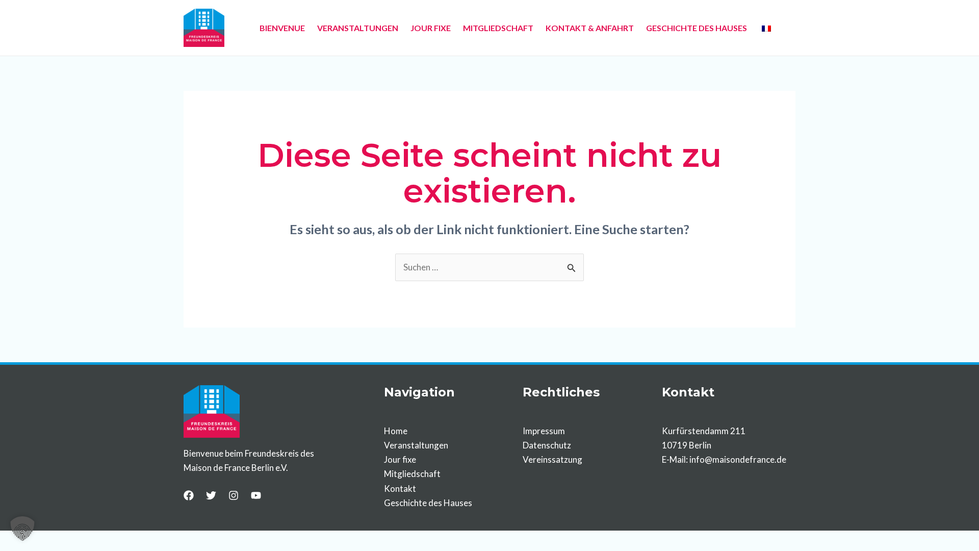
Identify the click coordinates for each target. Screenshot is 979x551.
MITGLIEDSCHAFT (498, 28)
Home (395, 430)
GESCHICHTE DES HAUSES (696, 28)
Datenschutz (547, 445)
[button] (22, 528)
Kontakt (400, 488)
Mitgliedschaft (412, 473)
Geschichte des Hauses (428, 502)
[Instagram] (233, 495)
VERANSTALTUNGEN (357, 28)
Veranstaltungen (416, 445)
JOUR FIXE (430, 28)
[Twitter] (211, 495)
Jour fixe (400, 459)
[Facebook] (189, 495)
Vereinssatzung (552, 459)
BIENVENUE (282, 28)
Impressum (544, 430)
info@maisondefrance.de (737, 459)
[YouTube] (256, 495)
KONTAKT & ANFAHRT (590, 28)
